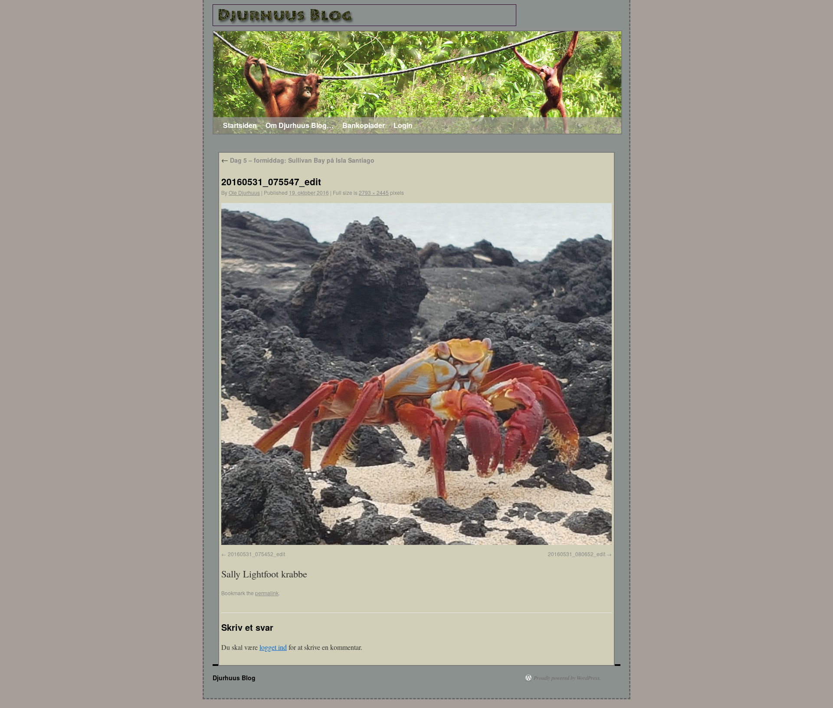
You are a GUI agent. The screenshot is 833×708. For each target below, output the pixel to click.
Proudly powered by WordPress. (567, 677)
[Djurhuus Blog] (364, 15)
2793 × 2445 (374, 192)
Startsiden (240, 125)
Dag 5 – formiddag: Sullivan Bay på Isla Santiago (297, 160)
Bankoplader (363, 125)
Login (403, 125)
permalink (267, 593)
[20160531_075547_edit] (416, 542)
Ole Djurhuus (244, 192)
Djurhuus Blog (234, 677)
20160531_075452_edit (256, 553)
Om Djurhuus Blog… (300, 125)
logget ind (273, 647)
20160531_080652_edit (576, 553)
